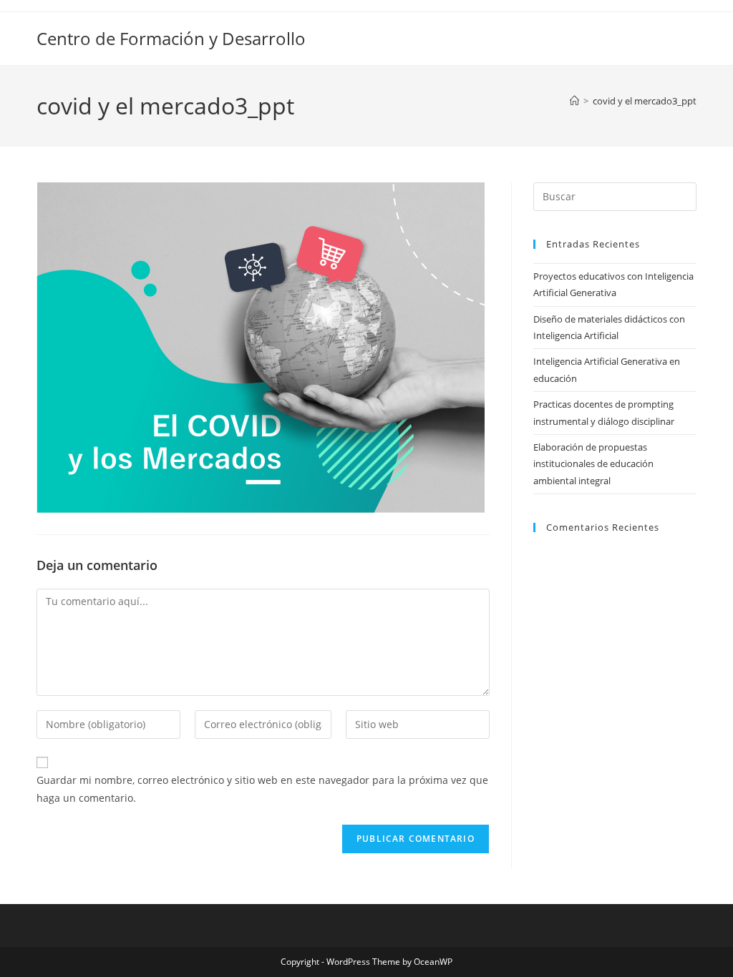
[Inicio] (574, 100)
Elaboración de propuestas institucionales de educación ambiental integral (593, 464)
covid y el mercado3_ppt (644, 100)
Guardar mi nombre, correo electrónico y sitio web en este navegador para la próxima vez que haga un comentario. (262, 789)
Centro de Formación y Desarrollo (171, 38)
